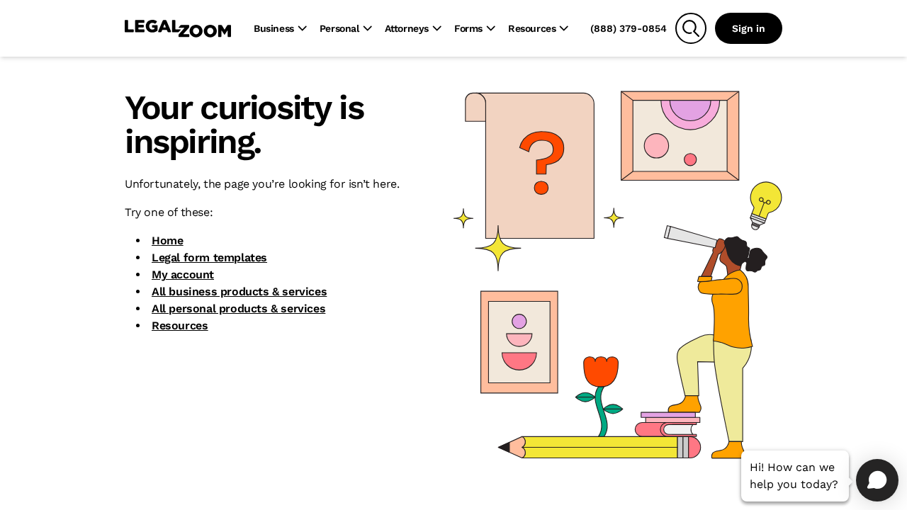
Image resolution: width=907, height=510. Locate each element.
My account (183, 274)
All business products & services (239, 291)
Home (167, 240)
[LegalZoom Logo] (178, 28)
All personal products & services (238, 308)
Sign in (748, 28)
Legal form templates (209, 257)
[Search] (690, 28)
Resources (180, 325)
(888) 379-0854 (628, 28)
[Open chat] (877, 480)
